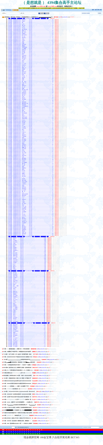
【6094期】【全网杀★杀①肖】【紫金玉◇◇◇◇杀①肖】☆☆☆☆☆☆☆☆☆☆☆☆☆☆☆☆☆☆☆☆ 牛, (31, 217)
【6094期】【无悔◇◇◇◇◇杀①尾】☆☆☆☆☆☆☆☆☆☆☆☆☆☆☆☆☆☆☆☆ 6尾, (26, 310)
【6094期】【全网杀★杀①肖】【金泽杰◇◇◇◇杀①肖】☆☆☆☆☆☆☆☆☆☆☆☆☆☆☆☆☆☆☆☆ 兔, (31, 77)
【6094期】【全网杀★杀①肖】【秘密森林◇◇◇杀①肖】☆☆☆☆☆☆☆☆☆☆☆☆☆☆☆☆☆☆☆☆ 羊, (31, 158)
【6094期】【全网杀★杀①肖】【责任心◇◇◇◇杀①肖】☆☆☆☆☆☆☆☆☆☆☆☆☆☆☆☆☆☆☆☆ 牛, (31, 225)
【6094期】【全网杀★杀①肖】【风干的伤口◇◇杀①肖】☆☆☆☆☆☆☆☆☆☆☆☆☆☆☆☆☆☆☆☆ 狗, (31, 34)
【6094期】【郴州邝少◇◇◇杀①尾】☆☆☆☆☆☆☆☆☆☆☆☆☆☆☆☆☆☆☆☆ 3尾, (26, 291)
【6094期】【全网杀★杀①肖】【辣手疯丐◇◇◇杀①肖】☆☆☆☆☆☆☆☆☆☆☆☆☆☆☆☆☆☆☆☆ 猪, (31, 58)
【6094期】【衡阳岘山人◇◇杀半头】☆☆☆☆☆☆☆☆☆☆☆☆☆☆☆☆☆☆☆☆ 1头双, (27, 250)
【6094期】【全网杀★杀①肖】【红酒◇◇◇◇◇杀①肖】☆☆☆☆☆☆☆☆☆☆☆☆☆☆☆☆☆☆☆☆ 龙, (31, 96)
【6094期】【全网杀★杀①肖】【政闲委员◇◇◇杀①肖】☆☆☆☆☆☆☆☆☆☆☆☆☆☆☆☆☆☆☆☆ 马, (31, 93)
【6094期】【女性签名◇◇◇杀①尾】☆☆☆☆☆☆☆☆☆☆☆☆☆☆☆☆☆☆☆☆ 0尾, (26, 317)
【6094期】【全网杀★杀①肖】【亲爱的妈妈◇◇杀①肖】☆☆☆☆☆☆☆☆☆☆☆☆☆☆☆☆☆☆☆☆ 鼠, (31, 47)
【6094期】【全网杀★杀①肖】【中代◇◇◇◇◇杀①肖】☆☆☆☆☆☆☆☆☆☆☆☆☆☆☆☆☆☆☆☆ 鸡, (31, 125)
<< (1, 427)
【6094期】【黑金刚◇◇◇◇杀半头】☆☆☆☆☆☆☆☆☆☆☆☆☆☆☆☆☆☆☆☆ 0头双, (27, 244)
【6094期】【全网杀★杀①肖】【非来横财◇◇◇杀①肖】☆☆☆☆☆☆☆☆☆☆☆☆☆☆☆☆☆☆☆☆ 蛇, (31, 211)
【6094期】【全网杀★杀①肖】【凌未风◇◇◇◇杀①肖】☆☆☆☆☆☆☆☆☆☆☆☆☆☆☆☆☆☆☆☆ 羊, (31, 107)
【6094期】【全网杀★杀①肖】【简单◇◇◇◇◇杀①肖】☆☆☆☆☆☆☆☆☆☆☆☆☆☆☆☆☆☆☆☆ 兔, (31, 80)
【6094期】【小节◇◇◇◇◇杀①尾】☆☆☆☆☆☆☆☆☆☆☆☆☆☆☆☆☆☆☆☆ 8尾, (26, 290)
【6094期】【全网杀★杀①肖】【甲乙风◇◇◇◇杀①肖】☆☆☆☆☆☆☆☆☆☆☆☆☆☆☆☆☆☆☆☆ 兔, (31, 36)
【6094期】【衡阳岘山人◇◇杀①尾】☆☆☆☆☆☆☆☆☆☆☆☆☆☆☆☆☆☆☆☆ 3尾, (26, 296)
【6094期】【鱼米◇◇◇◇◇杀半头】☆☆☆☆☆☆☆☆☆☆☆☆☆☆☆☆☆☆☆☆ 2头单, (27, 246)
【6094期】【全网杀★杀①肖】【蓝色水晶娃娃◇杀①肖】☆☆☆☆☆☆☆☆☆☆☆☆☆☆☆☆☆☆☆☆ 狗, (31, 194)
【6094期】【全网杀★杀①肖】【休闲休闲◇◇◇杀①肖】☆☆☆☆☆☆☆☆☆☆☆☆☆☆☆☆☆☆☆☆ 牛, (31, 188)
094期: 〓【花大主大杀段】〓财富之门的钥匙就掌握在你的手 (17, 407)
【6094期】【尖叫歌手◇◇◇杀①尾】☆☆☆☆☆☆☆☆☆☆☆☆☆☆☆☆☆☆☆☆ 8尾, (26, 306)
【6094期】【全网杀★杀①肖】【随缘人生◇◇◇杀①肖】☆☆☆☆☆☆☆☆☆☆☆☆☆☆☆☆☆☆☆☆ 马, (31, 67)
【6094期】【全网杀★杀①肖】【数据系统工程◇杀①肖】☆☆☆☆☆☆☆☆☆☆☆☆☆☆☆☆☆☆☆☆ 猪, (31, 103)
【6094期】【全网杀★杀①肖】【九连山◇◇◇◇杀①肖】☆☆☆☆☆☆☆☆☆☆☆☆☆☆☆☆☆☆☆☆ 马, (31, 119)
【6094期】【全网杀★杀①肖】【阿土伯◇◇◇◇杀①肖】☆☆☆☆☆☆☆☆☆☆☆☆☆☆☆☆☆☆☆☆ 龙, (31, 108)
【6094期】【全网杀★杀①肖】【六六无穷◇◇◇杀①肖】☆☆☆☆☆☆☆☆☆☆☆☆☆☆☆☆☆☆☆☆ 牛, (31, 63)
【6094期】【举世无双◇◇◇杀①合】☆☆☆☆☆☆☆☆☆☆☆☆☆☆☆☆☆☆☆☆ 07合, (27, 343)
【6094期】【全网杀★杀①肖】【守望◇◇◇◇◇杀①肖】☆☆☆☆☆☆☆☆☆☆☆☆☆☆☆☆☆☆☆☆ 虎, (31, 133)
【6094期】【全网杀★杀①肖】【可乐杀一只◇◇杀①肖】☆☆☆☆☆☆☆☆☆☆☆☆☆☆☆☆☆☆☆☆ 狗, (31, 76)
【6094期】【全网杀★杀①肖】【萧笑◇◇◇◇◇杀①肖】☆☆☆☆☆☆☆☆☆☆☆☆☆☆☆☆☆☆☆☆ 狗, (31, 110)
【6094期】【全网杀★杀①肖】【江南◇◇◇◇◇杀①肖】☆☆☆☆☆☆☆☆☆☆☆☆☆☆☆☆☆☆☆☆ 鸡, (31, 200)
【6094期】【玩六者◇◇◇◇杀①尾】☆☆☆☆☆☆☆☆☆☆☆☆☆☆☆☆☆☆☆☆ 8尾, (26, 283)
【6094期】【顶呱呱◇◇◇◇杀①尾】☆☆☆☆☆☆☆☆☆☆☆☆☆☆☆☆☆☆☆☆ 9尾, (26, 305)
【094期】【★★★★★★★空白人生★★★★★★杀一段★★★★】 (19, 391)
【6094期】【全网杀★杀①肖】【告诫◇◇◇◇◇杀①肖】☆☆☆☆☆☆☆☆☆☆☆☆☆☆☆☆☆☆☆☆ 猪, (31, 185)
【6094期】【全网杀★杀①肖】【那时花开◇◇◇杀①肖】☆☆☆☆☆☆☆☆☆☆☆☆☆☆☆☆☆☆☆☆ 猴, (31, 50)
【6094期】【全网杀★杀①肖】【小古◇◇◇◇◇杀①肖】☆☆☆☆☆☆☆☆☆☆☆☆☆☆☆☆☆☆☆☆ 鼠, (31, 198)
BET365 (75, 437)
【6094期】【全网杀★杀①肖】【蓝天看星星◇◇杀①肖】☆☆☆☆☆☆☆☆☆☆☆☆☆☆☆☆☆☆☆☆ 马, (31, 29)
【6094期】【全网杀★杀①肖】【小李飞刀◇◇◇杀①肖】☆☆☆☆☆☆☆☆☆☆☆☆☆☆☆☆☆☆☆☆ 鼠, (31, 184)
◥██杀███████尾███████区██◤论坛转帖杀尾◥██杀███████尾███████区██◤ (28, 270)
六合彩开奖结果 (61, 437)
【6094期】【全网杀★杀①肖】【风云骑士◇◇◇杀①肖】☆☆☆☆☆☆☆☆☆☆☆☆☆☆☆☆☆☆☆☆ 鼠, (31, 73)
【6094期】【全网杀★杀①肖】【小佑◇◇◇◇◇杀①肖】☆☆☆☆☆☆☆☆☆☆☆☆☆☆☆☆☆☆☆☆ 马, (31, 130)
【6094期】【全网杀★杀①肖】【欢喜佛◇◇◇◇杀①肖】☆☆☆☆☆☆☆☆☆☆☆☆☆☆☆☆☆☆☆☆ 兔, (31, 122)
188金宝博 (45, 437)
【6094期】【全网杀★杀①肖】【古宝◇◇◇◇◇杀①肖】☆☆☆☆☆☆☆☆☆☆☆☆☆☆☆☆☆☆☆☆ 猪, (31, 224)
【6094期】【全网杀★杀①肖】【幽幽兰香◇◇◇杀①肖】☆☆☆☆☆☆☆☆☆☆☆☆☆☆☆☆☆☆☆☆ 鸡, (31, 147)
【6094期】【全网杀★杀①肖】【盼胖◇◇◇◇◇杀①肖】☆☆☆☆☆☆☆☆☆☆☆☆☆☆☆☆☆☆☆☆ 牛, (31, 60)
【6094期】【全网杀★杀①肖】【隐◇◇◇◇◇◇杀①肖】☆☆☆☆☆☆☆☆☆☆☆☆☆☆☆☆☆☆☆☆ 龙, (31, 22)
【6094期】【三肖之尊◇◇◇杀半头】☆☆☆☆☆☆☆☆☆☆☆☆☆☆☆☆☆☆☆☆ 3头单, (27, 257)
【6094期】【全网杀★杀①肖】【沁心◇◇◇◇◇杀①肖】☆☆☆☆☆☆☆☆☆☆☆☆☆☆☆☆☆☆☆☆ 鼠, (31, 192)
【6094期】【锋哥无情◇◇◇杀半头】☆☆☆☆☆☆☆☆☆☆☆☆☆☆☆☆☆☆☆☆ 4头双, (27, 255)
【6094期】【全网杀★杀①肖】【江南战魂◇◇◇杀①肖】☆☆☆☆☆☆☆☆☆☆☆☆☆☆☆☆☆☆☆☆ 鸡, (31, 136)
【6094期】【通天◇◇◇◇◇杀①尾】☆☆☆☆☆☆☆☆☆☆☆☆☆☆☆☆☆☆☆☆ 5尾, (26, 303)
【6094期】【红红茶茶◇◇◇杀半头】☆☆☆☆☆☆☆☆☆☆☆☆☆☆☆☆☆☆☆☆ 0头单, (27, 253)
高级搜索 (22, 427)
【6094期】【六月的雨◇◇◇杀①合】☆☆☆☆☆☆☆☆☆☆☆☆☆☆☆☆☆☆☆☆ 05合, (27, 346)
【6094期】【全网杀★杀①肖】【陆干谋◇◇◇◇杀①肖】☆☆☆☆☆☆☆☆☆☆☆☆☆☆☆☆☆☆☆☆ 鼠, (31, 95)
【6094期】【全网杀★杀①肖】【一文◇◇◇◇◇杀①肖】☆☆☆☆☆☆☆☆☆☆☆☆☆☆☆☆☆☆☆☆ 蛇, (31, 177)
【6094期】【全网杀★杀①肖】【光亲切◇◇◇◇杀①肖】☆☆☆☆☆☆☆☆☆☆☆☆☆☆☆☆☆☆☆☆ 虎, (31, 161)
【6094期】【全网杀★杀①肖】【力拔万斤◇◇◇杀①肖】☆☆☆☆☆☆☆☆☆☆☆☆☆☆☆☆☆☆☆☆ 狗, (31, 132)
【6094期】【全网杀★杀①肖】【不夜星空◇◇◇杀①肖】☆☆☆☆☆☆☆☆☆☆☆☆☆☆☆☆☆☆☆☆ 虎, (31, 183)
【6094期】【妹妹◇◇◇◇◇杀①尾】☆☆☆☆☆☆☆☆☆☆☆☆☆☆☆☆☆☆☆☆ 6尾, (26, 288)
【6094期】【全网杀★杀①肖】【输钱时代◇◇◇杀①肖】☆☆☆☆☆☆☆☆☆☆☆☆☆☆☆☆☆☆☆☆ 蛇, (31, 135)
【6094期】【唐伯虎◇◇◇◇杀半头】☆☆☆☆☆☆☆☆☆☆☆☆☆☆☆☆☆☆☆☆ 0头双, (27, 237)
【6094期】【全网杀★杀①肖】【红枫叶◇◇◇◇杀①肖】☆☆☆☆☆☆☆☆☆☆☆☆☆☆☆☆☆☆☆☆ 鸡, (31, 21)
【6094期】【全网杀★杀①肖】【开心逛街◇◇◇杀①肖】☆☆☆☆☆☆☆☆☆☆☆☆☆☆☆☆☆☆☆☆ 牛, (31, 203)
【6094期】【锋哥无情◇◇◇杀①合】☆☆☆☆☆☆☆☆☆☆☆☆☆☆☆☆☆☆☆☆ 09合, (27, 328)
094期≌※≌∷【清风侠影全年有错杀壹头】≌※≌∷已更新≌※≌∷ (18, 370)
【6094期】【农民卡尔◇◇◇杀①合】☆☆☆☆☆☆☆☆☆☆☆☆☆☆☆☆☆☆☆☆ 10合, (27, 333)
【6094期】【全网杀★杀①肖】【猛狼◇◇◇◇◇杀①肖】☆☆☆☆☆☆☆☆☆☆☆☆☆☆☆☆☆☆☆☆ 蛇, (31, 88)
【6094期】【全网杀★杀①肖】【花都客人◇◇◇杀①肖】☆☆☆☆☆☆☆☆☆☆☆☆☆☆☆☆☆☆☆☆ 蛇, (31, 33)
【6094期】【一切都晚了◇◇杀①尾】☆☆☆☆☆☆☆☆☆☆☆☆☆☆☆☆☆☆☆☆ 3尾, (26, 307)
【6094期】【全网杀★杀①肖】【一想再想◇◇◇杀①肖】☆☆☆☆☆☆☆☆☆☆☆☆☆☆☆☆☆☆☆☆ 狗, (31, 91)
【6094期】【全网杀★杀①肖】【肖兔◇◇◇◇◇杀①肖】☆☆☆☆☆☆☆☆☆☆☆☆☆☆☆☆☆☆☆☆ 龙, (31, 39)
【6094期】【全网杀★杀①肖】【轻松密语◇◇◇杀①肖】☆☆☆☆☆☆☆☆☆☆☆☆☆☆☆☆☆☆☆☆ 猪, (31, 159)
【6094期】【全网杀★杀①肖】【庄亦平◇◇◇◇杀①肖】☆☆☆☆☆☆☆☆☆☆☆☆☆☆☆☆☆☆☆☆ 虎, (31, 141)
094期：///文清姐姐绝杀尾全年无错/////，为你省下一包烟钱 (17, 364)
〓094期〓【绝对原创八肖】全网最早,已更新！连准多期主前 (17, 367)
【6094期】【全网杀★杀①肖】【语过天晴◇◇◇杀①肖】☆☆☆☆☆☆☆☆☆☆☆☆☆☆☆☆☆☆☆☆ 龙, (31, 152)
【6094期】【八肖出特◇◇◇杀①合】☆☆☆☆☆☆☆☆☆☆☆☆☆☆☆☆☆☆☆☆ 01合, (27, 338)
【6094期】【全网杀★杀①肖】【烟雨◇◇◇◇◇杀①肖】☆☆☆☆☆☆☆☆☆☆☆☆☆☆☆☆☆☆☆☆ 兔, (31, 84)
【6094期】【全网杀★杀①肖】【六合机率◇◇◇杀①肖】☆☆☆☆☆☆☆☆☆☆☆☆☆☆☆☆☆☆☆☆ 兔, (31, 189)
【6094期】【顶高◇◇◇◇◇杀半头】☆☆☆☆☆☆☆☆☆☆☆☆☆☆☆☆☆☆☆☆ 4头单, (27, 243)
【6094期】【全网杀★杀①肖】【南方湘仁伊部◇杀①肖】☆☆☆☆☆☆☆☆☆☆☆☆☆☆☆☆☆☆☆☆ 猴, (31, 89)
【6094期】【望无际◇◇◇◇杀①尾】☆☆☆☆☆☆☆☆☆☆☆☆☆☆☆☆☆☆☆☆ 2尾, (26, 272)
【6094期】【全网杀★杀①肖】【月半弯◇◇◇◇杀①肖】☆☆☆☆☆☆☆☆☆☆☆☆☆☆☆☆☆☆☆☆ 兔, (31, 151)
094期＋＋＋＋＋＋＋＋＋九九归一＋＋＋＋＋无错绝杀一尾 (17, 399)
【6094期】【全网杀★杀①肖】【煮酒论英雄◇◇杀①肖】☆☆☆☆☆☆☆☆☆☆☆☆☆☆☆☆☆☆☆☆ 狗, (31, 118)
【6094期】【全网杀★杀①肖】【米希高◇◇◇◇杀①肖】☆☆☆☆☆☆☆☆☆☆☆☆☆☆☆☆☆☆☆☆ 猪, (31, 51)
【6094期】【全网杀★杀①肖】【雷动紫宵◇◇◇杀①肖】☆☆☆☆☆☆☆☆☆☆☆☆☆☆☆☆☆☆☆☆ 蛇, (31, 228)
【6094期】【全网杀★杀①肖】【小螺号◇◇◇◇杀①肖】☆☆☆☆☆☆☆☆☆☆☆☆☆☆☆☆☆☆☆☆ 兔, (31, 202)
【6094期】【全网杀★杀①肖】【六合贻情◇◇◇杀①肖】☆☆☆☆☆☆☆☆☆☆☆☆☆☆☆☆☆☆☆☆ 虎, (31, 207)
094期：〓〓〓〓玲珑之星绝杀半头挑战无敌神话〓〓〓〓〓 (17, 383)
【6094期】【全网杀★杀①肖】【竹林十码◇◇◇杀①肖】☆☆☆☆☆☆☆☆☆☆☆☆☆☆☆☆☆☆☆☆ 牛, (31, 82)
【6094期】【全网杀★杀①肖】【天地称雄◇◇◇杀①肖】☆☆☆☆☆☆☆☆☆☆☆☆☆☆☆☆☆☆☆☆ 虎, (31, 222)
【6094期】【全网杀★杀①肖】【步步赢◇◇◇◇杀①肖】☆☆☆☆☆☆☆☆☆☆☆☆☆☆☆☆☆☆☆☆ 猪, (31, 52)
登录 (98, 9)
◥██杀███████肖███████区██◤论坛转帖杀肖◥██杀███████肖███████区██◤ (28, 18)
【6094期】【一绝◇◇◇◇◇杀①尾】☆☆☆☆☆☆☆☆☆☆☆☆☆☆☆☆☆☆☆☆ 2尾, (26, 320)
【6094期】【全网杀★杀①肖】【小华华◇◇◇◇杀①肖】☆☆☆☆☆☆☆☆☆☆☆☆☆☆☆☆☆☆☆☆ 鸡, (31, 59)
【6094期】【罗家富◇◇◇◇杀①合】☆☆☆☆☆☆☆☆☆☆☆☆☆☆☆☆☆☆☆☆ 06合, (27, 329)
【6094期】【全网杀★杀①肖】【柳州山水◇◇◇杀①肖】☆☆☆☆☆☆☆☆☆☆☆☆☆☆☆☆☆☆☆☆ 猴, (31, 30)
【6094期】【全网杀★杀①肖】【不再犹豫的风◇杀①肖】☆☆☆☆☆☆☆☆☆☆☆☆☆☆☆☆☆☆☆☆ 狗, (31, 106)
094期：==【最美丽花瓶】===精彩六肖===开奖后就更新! (16, 348)
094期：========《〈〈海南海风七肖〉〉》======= (15, 415)
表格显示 (26, 427)
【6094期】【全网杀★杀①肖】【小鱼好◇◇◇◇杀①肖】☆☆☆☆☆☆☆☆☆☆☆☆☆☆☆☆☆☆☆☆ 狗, (31, 124)
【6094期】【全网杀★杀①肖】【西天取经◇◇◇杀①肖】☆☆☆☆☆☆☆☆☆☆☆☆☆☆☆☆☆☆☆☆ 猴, (31, 226)
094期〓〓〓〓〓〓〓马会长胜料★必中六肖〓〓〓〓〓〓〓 (17, 380)
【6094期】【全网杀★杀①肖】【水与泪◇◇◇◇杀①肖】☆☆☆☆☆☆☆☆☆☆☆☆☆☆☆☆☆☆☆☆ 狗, (31, 214)
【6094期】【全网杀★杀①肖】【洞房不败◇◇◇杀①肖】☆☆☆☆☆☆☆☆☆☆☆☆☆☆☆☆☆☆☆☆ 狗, (31, 209)
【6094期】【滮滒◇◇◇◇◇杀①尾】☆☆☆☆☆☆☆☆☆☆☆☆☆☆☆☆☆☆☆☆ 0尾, (26, 314)
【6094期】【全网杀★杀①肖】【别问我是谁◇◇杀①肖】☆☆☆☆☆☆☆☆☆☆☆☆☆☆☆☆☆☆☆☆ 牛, (31, 113)
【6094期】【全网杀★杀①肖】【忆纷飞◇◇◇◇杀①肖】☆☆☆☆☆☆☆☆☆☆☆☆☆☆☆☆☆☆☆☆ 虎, (31, 196)
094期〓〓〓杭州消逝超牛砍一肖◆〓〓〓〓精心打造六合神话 (17, 412)
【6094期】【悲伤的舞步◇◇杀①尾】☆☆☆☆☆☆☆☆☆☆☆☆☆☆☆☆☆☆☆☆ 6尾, (26, 321)
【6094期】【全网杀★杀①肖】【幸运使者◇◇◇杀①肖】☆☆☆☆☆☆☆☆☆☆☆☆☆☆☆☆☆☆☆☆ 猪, (31, 140)
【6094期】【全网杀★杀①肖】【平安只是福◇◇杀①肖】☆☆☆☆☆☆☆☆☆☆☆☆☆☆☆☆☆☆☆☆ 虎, (31, 181)
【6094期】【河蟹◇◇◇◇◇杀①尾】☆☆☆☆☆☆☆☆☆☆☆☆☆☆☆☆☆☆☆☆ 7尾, (26, 301)
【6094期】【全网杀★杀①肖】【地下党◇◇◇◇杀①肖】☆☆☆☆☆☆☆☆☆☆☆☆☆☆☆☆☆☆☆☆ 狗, (31, 111)
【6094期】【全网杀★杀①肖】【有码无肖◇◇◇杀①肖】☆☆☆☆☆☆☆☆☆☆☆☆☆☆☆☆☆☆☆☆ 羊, (31, 187)
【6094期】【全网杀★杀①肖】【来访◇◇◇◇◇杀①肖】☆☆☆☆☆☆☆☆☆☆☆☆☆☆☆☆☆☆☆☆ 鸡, (31, 129)
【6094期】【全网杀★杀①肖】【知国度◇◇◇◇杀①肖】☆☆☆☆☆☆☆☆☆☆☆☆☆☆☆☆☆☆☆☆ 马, (31, 69)
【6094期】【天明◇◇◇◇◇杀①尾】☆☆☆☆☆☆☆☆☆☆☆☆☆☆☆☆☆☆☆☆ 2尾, (26, 298)
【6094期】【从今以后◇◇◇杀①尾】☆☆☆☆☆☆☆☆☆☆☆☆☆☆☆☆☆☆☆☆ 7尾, (26, 299)
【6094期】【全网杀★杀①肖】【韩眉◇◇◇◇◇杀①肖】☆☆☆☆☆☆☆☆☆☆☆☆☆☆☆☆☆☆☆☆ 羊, (31, 143)
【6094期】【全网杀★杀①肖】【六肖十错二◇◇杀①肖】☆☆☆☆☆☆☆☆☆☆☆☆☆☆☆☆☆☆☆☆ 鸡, (31, 206)
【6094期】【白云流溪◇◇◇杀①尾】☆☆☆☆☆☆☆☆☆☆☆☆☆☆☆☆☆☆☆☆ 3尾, (26, 295)
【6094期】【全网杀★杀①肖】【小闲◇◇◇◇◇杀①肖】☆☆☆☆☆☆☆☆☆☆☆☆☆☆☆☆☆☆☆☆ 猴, (31, 100)
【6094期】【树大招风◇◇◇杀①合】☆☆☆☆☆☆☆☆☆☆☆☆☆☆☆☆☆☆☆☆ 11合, (27, 344)
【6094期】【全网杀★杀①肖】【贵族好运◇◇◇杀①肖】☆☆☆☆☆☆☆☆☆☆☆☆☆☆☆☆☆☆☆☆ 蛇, (31, 144)
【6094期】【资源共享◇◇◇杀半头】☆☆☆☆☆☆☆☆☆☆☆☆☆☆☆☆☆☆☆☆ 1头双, (27, 261)
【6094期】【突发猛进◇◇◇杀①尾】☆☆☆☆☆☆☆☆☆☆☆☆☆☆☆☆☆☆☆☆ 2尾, (26, 274)
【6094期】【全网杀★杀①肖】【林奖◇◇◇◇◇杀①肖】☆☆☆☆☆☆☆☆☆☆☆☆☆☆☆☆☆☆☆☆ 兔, (31, 54)
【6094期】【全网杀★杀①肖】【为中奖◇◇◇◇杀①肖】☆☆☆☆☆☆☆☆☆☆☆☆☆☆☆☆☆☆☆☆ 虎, (31, 170)
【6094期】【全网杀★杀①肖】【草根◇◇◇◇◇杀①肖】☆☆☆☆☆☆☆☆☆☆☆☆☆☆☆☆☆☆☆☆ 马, (31, 137)
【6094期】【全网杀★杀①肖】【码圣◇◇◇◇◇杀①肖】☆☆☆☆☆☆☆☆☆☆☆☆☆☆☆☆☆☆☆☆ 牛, (31, 74)
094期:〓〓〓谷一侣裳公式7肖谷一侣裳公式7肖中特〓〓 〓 (17, 418)
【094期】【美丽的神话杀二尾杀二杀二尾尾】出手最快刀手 (17, 378)
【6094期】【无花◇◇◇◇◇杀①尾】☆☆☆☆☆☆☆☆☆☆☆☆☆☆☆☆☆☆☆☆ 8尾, (26, 316)
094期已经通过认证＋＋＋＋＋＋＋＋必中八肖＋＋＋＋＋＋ (17, 372)
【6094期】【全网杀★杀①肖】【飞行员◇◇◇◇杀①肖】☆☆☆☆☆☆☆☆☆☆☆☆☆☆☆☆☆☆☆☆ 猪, (31, 28)
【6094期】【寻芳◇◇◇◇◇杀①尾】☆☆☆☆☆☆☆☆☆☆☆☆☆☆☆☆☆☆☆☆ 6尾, (26, 313)
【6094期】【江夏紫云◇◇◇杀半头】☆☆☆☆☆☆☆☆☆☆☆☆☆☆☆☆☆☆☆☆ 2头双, (27, 240)
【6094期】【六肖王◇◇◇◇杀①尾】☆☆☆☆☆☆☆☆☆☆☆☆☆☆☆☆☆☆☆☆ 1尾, (26, 302)
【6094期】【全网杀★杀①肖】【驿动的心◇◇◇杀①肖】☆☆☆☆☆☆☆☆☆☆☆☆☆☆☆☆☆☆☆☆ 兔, (31, 37)
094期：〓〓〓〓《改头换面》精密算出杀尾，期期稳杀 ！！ (17, 420)
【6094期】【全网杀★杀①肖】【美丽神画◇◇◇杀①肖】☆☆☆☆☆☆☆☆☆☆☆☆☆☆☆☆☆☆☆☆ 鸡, (31, 229)
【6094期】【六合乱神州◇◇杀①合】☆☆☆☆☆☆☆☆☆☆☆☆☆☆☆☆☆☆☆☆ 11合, (27, 331)
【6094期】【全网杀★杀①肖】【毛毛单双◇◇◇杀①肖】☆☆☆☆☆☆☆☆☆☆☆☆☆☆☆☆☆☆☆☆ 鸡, (31, 148)
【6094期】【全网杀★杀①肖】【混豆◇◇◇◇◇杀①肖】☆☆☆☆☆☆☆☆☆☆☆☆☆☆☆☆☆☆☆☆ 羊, (31, 114)
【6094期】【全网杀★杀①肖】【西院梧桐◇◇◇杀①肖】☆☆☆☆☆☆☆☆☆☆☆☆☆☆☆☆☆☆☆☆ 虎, (31, 102)
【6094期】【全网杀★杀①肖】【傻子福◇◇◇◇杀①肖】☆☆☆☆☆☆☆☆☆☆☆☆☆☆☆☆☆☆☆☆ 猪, (31, 25)
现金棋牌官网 (31, 437)
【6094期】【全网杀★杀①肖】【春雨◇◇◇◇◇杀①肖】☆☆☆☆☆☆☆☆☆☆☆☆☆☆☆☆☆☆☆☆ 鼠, (31, 169)
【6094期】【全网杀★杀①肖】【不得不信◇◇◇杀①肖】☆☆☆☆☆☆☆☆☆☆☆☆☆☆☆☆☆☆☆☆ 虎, (31, 215)
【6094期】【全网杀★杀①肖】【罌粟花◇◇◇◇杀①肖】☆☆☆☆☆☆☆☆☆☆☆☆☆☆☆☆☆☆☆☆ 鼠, (31, 45)
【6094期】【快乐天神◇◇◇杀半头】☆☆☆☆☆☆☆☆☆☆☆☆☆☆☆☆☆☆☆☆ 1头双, (27, 254)
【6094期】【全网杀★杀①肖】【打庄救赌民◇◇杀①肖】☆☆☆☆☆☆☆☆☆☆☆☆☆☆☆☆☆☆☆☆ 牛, (31, 162)
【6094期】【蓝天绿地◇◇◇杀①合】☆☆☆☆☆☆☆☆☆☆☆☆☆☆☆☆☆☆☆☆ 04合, (27, 324)
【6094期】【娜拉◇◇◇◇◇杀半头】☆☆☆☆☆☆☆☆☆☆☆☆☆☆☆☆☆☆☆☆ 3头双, (27, 268)
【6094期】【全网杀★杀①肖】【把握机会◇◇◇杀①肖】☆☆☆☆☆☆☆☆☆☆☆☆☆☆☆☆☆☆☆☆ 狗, (31, 167)
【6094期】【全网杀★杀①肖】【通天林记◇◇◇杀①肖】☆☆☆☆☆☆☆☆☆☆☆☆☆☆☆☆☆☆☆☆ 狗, (31, 218)
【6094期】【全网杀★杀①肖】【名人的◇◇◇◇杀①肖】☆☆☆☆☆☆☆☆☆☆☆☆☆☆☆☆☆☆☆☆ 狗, (31, 87)
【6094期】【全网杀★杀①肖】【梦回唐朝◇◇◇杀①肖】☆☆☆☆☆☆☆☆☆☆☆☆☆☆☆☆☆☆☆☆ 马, (31, 99)
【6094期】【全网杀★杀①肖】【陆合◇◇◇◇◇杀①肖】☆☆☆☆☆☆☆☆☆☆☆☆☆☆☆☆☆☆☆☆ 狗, (31, 235)
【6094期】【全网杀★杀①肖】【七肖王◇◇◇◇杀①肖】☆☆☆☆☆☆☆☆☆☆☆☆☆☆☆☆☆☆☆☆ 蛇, (31, 172)
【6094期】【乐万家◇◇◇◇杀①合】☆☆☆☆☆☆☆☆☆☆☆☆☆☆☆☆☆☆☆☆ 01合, (27, 339)
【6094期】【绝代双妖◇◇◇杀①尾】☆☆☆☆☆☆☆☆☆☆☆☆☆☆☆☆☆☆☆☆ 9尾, (26, 309)
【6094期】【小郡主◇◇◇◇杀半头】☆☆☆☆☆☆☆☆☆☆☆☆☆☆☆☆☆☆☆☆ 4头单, (27, 269)
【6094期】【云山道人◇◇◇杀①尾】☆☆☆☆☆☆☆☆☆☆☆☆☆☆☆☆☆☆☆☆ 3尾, (26, 273)
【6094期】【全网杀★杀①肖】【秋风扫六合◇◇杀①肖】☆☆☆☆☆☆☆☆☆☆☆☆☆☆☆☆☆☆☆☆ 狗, (31, 221)
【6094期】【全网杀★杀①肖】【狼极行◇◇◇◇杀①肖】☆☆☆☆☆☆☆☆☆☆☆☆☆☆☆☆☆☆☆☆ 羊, (31, 173)
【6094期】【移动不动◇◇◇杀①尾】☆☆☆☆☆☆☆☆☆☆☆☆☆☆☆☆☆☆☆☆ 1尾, (26, 292)
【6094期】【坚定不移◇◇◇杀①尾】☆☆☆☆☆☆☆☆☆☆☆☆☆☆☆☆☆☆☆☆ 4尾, (26, 276)
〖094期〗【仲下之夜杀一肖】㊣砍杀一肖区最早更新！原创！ (17, 354)
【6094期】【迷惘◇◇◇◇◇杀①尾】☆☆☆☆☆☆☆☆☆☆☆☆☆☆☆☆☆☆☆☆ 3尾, (26, 312)
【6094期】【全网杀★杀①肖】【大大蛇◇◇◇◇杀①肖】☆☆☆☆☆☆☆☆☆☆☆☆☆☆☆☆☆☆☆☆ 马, (31, 165)
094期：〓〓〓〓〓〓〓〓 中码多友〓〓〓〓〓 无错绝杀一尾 (17, 356)
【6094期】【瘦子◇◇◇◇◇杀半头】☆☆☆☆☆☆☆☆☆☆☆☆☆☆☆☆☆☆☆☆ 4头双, (27, 251)
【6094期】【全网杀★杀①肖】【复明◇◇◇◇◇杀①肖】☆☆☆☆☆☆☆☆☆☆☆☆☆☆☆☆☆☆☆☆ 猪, (31, 166)
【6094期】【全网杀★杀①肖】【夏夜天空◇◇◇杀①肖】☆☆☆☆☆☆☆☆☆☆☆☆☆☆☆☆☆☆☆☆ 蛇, (31, 56)
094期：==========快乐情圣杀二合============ (15, 388)
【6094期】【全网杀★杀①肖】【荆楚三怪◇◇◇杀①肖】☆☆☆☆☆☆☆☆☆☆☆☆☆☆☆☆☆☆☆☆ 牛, (31, 232)
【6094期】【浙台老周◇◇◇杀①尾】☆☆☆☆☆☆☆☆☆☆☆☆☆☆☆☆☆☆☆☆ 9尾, (26, 280)
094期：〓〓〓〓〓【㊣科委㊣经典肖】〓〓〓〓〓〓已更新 (17, 394)
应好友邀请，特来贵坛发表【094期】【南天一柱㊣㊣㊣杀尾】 (17, 375)
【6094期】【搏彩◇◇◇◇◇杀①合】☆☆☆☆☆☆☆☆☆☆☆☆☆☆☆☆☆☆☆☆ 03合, (27, 332)
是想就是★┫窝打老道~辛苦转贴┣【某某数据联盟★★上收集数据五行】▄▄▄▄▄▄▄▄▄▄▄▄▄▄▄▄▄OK (29, 17)
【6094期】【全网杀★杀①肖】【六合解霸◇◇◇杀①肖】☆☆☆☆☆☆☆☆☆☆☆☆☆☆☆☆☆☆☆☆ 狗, (31, 48)
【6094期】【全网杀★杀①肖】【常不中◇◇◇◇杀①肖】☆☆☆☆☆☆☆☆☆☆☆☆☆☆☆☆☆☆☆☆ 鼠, (31, 66)
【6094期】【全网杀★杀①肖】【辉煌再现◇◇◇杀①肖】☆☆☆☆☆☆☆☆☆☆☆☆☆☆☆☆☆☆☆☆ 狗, (31, 195)
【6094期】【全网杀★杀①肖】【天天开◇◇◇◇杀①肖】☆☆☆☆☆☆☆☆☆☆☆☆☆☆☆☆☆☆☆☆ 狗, (31, 174)
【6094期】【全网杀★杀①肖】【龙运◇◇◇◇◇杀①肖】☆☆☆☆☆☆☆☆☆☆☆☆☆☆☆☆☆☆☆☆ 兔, (31, 205)
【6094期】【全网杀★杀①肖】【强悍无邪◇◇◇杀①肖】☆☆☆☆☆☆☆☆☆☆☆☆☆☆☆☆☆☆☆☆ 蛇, (31, 71)
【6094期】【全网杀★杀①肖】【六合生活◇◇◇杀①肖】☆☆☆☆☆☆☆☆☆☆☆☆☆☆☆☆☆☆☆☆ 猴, (31, 220)
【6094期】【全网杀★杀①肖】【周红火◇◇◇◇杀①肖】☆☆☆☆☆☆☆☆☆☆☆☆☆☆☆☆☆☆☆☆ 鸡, (31, 115)
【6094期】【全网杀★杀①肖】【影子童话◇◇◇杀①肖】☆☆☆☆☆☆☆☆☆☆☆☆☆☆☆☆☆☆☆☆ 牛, (31, 146)
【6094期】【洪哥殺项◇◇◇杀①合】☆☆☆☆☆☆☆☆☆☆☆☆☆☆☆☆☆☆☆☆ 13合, (27, 327)
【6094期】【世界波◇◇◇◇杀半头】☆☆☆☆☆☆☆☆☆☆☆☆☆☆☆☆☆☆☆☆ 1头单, (27, 248)
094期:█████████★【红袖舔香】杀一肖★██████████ (17, 410)
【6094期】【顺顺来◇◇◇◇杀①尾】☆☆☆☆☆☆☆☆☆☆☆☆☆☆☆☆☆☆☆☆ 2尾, (26, 294)
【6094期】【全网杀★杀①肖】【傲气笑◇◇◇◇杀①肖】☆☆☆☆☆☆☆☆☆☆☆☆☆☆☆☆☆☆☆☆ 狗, (31, 163)
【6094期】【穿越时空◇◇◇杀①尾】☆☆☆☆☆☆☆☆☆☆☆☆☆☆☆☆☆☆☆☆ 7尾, (26, 277)
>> (10, 427)
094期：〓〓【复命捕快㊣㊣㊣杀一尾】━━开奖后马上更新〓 (17, 423)
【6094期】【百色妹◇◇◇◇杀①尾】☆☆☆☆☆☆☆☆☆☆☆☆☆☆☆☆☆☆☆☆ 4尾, (26, 287)
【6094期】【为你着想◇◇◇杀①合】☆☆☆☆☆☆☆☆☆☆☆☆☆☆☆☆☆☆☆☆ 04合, (27, 342)
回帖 (61, 17)
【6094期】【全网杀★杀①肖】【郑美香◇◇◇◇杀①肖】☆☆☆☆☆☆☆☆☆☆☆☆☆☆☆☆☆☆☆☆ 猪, (31, 178)
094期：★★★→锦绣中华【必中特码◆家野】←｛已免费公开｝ (18, 402)
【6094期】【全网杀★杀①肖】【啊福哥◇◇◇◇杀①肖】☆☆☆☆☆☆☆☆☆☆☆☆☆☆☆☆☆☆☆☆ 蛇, (31, 231)
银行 (101, 9)
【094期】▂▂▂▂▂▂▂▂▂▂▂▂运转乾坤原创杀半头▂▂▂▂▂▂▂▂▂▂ (22, 359)
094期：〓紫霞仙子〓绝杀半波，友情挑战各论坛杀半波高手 (17, 351)
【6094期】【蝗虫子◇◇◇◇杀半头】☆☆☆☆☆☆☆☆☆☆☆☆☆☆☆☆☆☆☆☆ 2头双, (27, 266)
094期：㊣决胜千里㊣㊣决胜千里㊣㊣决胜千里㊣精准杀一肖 (17, 396)
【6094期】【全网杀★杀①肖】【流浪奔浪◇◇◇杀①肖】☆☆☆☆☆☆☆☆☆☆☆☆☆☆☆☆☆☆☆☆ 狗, (31, 92)
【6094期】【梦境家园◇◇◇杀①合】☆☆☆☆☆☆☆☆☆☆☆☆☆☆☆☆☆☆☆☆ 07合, (27, 335)
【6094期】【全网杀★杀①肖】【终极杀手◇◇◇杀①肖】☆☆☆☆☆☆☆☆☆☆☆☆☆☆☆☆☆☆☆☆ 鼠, (31, 199)
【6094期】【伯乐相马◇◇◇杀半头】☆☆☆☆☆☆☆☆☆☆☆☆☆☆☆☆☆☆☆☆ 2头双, (27, 242)
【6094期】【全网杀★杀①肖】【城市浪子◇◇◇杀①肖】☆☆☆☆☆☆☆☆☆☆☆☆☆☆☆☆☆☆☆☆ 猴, (31, 19)
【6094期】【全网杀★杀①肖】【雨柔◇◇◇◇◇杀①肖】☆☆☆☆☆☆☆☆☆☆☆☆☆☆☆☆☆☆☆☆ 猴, (31, 78)
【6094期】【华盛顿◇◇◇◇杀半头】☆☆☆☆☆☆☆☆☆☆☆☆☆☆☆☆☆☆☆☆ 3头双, (27, 262)
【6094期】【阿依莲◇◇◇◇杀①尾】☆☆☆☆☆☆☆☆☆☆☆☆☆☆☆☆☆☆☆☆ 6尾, (26, 318)
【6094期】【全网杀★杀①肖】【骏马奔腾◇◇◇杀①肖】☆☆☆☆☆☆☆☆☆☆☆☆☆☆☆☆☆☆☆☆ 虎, (31, 180)
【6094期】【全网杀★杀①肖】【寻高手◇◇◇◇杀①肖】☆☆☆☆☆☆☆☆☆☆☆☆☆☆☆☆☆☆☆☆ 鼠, (31, 40)
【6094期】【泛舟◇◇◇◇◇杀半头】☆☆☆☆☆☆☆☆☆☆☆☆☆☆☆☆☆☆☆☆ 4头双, (27, 263)
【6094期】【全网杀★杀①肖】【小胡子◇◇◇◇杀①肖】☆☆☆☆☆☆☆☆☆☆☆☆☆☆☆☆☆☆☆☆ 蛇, (31, 26)
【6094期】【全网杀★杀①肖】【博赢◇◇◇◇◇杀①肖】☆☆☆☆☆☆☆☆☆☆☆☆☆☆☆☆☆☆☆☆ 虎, (31, 43)
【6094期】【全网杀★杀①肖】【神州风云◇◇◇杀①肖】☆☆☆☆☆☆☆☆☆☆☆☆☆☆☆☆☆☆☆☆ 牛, (31, 121)
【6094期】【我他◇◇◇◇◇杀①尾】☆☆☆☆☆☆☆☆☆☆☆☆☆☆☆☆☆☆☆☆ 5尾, (26, 279)
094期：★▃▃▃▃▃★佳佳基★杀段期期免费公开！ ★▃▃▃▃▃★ (19, 404)
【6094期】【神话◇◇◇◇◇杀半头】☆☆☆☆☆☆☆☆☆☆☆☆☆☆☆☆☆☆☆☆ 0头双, (27, 239)
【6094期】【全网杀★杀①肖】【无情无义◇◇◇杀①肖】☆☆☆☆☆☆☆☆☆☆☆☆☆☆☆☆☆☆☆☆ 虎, (31, 65)
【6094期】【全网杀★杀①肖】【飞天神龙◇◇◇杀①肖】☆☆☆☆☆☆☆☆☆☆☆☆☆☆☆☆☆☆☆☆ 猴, (31, 128)
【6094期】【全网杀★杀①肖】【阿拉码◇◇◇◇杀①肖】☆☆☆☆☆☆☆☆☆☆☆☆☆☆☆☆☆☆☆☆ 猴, (31, 98)
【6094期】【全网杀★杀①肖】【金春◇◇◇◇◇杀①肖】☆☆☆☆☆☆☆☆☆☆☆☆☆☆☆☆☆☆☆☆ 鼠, (31, 157)
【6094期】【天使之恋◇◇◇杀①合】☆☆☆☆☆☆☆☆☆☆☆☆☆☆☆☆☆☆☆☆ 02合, (27, 340)
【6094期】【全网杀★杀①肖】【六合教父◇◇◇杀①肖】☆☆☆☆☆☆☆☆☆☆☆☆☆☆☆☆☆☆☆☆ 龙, (31, 126)
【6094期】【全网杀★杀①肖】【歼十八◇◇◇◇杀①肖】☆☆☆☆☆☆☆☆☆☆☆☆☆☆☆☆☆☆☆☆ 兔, (31, 213)
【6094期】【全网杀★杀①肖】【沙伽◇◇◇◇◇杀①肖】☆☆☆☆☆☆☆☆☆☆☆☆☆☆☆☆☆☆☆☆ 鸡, (31, 154)
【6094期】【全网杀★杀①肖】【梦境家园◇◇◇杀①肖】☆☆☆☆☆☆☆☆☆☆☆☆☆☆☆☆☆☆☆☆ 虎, (31, 139)
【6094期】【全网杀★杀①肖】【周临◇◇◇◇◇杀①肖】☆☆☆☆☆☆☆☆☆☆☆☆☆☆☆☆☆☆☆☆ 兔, (31, 41)
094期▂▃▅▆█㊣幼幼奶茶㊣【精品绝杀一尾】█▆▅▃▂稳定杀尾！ (19, 362)
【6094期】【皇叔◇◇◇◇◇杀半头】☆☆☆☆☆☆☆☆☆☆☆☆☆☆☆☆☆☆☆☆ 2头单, (27, 265)
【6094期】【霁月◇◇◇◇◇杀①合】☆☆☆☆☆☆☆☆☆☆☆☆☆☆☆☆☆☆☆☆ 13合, (27, 336)
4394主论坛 (8, 10)
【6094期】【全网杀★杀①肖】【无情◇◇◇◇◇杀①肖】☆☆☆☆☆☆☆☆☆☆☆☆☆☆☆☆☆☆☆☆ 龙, (31, 150)
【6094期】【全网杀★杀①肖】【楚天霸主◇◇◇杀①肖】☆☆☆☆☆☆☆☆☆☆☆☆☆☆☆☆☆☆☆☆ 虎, (31, 176)
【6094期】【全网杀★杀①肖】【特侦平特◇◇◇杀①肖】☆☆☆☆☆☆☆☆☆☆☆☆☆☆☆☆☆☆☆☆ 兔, (31, 155)
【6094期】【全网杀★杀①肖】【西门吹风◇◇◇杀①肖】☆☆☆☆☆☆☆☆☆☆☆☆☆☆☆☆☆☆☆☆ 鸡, (31, 32)
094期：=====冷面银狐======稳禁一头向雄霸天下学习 (16, 386)
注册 (96, 9)
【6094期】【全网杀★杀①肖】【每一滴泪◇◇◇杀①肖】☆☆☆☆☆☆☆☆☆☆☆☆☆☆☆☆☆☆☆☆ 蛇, (31, 81)
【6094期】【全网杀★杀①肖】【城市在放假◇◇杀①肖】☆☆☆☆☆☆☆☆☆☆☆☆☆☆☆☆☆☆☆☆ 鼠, (31, 117)
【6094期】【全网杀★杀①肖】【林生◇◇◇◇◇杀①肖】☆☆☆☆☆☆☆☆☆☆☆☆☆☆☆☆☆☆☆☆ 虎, (31, 70)
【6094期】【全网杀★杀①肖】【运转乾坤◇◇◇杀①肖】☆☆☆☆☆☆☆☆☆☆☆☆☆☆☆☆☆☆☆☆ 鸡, (31, 55)
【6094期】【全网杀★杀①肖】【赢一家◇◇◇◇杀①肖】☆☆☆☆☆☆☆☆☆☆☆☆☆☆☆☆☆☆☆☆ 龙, (31, 191)
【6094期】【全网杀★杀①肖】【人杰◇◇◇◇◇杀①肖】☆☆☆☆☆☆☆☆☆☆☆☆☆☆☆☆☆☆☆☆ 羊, (31, 23)
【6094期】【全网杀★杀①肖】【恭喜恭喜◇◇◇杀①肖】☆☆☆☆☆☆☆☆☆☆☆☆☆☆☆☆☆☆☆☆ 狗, (31, 44)
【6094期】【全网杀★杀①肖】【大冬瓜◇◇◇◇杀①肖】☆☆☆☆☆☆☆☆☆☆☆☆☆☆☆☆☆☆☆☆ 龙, (31, 210)
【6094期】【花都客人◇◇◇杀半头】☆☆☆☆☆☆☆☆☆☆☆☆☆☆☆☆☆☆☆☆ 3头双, (27, 247)
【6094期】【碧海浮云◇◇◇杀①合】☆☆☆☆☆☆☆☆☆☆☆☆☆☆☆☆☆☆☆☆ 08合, (27, 325)
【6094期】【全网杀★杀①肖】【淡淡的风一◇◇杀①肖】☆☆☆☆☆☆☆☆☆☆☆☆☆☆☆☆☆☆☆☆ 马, (31, 104)
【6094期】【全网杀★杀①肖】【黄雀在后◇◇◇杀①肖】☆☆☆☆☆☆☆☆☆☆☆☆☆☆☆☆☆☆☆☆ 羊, (31, 85)
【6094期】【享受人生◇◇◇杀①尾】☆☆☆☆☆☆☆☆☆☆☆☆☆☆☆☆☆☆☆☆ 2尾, (26, 281)
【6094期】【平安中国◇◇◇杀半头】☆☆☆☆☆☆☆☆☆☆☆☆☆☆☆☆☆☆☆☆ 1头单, (27, 259)
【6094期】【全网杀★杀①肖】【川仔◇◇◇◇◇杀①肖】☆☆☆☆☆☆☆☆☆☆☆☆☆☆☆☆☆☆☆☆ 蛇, (31, 62)
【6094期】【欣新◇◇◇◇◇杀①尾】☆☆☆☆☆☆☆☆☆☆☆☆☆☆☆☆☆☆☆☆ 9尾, (26, 284)
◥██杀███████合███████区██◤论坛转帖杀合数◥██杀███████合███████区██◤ (29, 322)
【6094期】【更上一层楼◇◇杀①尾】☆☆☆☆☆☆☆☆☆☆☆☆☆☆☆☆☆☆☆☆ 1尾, (26, 285)
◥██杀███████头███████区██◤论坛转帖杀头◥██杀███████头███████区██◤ (28, 236)
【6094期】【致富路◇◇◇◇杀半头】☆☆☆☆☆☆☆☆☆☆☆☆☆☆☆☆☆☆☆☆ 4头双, (27, 258)
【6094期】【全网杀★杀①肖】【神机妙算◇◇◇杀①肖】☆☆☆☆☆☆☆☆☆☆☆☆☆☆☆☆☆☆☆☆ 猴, (31, 233)
